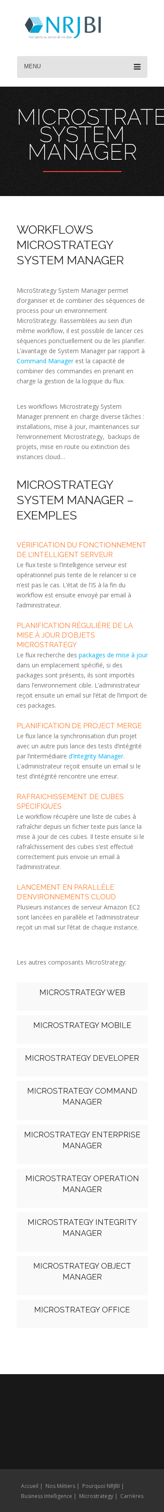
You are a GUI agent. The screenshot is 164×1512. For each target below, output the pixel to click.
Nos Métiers (60, 1486)
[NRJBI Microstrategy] (63, 28)
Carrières (131, 1496)
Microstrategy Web (82, 992)
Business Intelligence (46, 1496)
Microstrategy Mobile (82, 1025)
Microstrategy (96, 1496)
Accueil (29, 1486)
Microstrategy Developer (82, 1058)
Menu (32, 66)
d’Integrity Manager (96, 756)
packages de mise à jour (113, 655)
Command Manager (45, 361)
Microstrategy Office (82, 1309)
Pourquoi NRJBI (101, 1486)
